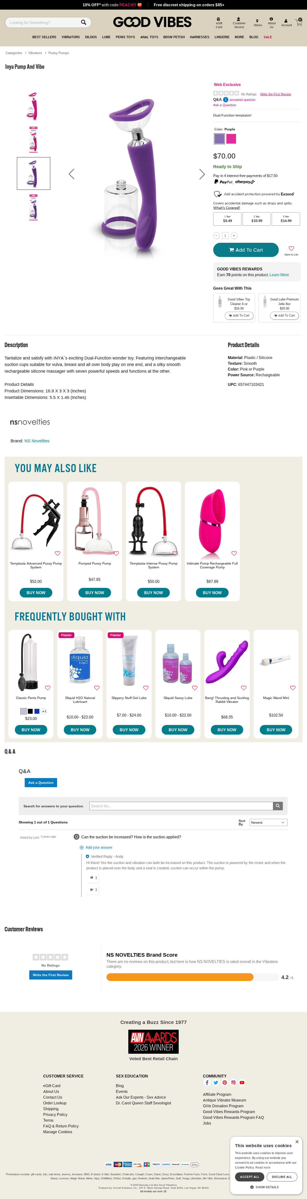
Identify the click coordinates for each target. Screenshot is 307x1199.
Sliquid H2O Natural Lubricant (80, 700)
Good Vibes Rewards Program (229, 1111)
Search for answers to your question (53, 806)
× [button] (297, 1142)
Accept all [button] (249, 1177)
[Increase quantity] (234, 235)
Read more (263, 1167)
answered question (242, 100)
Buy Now (36, 592)
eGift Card (51, 1085)
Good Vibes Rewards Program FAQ (233, 1117)
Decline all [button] (282, 1177)
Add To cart (249, 250)
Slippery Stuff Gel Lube (129, 698)
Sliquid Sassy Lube (178, 698)
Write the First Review (275, 94)
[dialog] (266, 1165)
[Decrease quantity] (216, 235)
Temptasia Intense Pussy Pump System (153, 565)
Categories (14, 53)
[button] (71, 174)
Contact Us (52, 1097)
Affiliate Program (217, 1094)
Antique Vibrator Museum (224, 1100)
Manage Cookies (57, 1131)
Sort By (242, 822)
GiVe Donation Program (223, 1105)
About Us (51, 1091)
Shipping (51, 1108)
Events (122, 1091)
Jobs (207, 1123)
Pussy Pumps (58, 53)
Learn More (279, 274)
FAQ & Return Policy (61, 1126)
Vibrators (35, 53)
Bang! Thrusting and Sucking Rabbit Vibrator (227, 700)
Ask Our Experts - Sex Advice (141, 1097)
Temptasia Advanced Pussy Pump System (36, 565)
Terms (48, 1120)
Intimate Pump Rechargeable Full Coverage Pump (212, 565)
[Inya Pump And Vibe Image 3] (137, 174)
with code (112, 4)
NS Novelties (36, 441)
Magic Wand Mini (276, 698)
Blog (120, 1085)
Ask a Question (224, 105)
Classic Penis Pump (31, 698)
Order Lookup (54, 1103)
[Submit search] (278, 806)
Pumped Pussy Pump (94, 563)
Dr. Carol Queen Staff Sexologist (143, 1103)
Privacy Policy (55, 1114)
